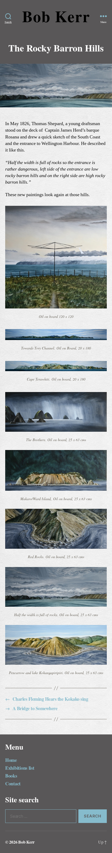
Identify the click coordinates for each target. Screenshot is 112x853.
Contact (13, 783)
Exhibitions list (19, 767)
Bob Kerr (56, 16)
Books (11, 775)
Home (11, 760)
